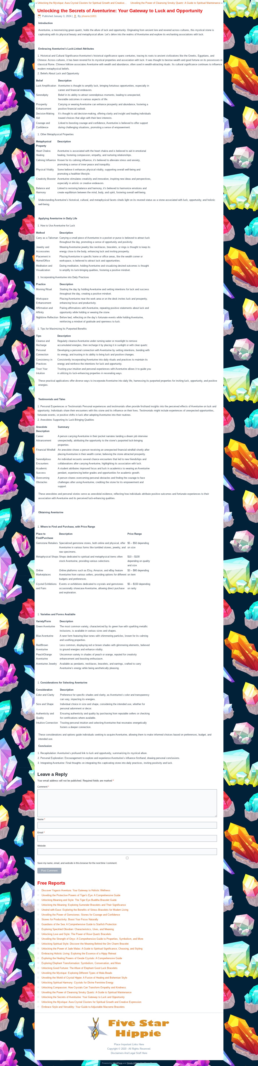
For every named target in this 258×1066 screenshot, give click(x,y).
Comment (43, 786)
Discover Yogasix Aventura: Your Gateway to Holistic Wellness (76, 890)
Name (41, 819)
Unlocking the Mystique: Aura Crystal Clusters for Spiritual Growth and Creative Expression (91, 1002)
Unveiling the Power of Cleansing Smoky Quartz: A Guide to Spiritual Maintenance (175, 3)
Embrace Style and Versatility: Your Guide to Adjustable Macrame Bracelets (83, 1006)
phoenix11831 (89, 16)
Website (41, 845)
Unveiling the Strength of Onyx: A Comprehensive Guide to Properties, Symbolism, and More (92, 938)
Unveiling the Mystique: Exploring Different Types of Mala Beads (77, 973)
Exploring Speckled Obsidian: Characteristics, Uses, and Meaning (78, 929)
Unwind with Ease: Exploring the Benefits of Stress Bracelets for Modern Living (85, 909)
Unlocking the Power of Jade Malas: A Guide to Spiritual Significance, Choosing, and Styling (92, 948)
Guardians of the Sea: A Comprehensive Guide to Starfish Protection (79, 924)
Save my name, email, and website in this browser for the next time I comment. (77, 863)
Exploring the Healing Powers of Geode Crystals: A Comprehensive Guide (82, 958)
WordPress (117, 1063)
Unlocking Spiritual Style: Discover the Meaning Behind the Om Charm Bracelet (85, 943)
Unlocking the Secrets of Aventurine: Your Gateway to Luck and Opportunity (83, 997)
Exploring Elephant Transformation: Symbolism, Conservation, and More (81, 963)
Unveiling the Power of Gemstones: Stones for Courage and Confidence (81, 914)
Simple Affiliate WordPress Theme (141, 1063)
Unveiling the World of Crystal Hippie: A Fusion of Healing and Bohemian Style (84, 977)
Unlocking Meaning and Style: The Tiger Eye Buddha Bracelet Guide (79, 900)
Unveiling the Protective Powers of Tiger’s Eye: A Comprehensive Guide (81, 895)
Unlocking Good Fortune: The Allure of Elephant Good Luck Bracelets (79, 968)
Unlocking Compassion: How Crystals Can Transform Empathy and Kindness (84, 987)
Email (41, 832)
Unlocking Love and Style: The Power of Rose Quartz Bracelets (76, 934)
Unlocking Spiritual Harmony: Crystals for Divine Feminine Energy (78, 982)
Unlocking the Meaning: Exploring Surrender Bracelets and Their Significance (84, 904)
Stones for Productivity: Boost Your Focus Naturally (70, 919)
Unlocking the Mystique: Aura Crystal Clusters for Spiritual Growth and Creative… (82, 3)
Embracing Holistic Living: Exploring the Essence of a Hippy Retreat (79, 953)
